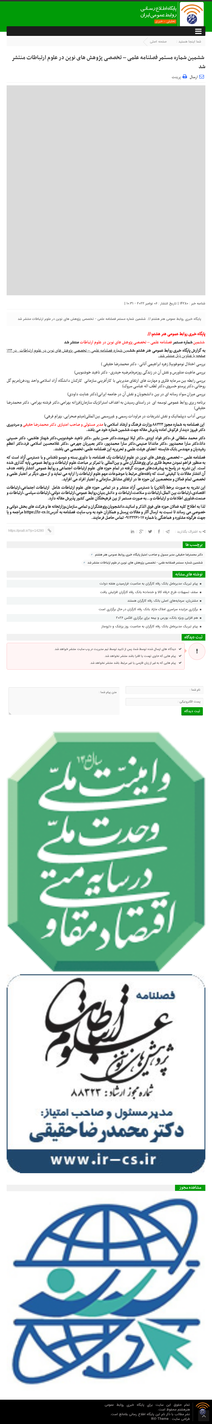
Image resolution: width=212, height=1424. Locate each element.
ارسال (194, 77)
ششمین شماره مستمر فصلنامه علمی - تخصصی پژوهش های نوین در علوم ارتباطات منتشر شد (145, 562)
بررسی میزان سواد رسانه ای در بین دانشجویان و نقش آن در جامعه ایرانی (151, 394)
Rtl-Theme (160, 1419)
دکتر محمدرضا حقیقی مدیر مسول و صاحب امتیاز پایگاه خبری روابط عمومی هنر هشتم (149, 554)
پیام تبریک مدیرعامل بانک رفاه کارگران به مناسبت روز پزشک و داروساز (150, 626)
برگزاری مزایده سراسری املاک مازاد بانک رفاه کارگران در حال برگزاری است (149, 609)
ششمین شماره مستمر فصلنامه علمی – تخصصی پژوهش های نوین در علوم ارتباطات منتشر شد (108, 62)
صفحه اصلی (158, 41)
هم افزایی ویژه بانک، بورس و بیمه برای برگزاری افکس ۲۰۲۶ (157, 617)
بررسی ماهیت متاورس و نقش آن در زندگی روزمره (168, 372)
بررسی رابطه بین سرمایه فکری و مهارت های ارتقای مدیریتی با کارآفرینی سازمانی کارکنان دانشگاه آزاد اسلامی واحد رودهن (112, 380)
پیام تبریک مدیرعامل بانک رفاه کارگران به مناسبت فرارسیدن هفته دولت (149, 583)
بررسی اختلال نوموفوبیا (187, 364)
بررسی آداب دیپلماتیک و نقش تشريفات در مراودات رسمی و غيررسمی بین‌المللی (145, 416)
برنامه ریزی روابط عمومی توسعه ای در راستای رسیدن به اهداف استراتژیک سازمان (143, 402)
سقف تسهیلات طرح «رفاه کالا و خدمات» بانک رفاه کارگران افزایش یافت (149, 592)
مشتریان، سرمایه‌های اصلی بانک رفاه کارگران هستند (163, 600)
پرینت (177, 76)
